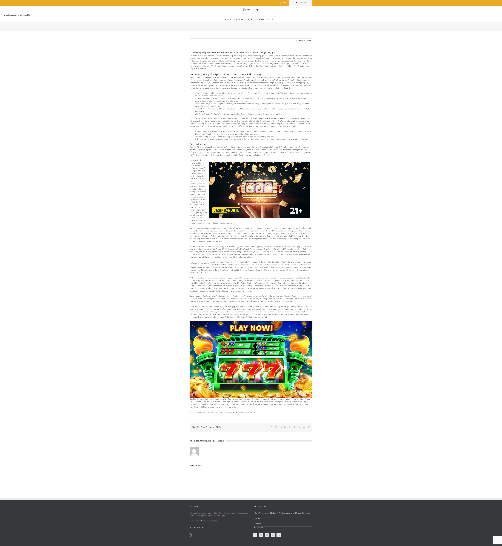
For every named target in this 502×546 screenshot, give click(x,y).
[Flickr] (278, 535)
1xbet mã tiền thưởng (274, 118)
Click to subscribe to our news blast (17, 15)
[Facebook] (255, 535)
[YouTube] (267, 535)
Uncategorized (238, 413)
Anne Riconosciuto (198, 413)
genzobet (258, 524)
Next (309, 41)
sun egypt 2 (259, 518)
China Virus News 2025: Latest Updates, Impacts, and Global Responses (282, 513)
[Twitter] (261, 535)
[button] (273, 19)
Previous (301, 41)
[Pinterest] (273, 535)
